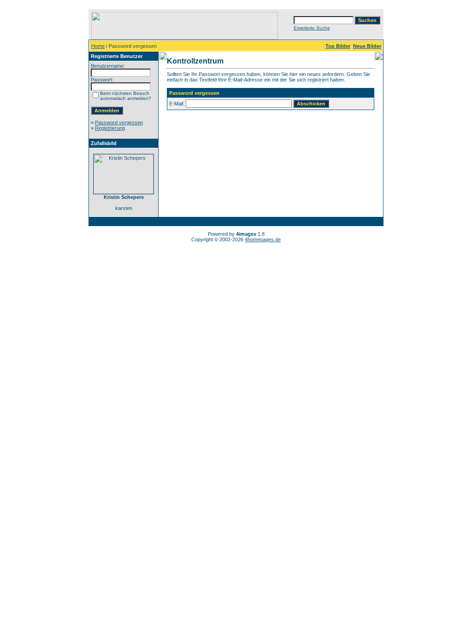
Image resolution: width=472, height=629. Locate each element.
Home (98, 46)
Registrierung (110, 128)
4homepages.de (263, 239)
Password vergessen (119, 122)
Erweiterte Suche (312, 27)
